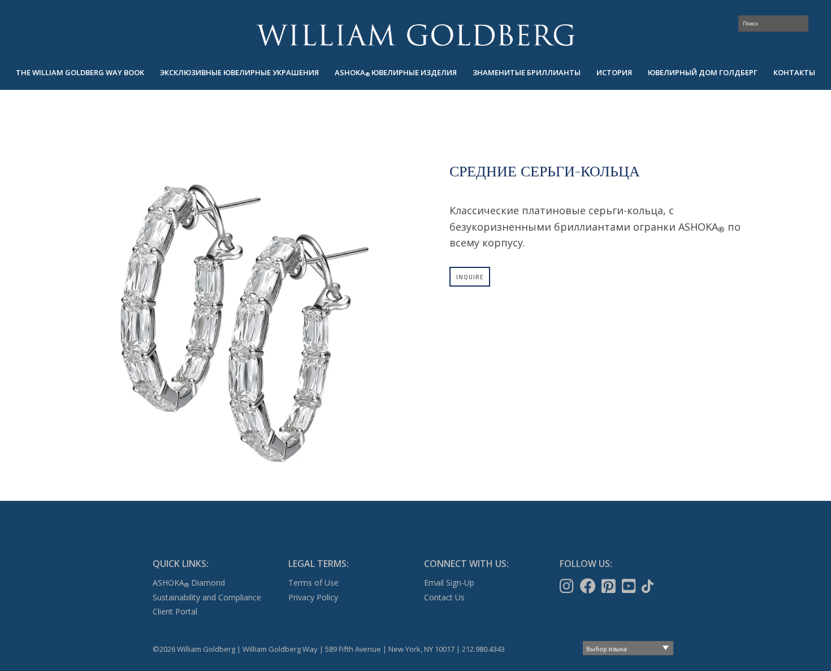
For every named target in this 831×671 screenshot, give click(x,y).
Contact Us (444, 597)
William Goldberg (415, 34)
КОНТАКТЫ (794, 72)
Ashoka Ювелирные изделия (396, 72)
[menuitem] (80, 72)
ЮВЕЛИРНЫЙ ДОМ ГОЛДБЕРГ (703, 72)
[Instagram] (568, 586)
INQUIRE (469, 277)
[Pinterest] (609, 586)
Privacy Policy (313, 597)
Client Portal (175, 611)
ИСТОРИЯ (614, 72)
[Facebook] (589, 586)
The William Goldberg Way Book (80, 72)
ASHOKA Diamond (189, 582)
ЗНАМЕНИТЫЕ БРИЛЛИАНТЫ (527, 72)
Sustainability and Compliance (207, 597)
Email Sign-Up (449, 582)
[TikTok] (649, 586)
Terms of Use (313, 582)
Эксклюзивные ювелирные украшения (239, 72)
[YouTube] (630, 586)
